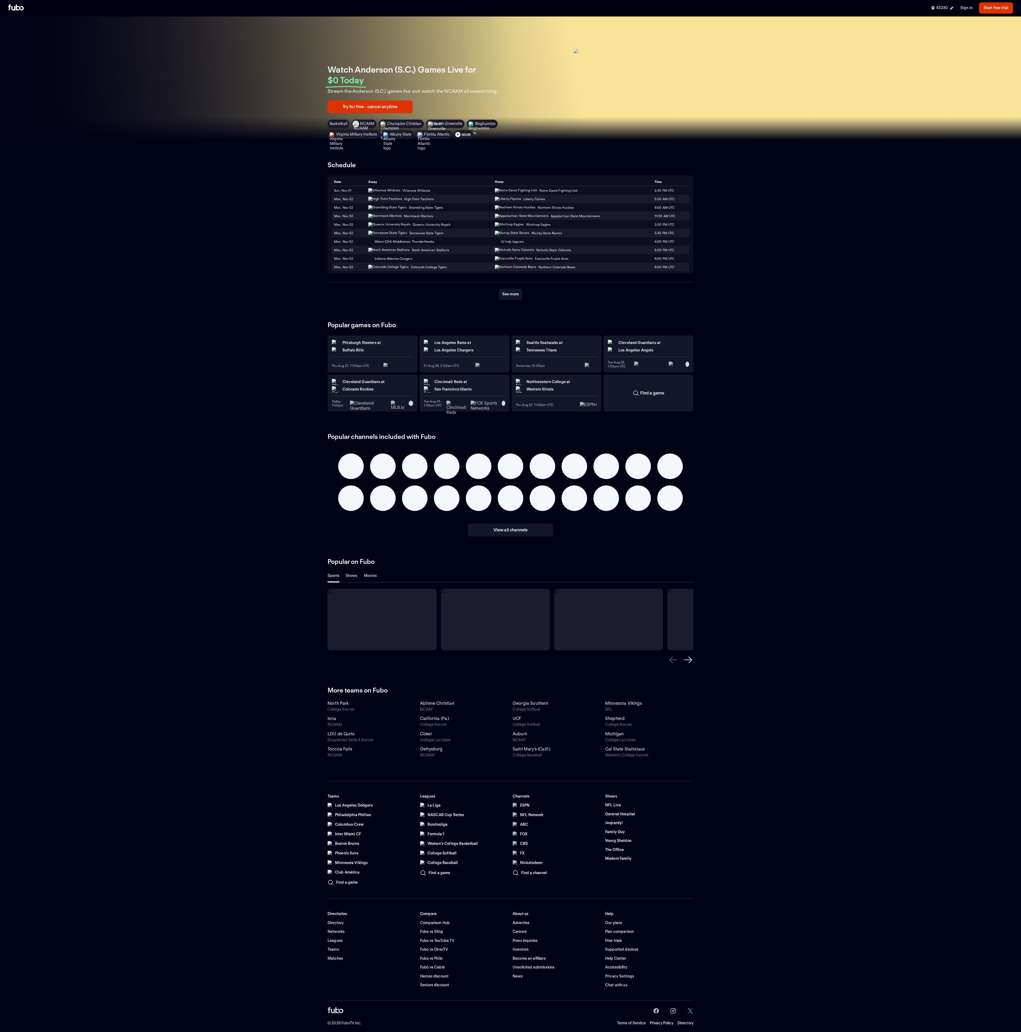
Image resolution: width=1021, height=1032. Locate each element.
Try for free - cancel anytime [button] (370, 106)
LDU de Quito (341, 733)
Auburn (520, 733)
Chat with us (616, 985)
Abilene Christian (437, 703)
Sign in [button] (966, 8)
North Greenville (448, 123)
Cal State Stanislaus (625, 749)
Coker (426, 733)
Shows (352, 575)
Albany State (401, 134)
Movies (370, 575)
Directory (685, 1023)
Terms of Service (631, 1023)
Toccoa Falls (340, 749)
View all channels (510, 529)
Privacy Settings (619, 976)
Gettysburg (431, 749)
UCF (517, 718)
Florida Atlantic (437, 134)
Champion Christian (404, 123)
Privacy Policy (661, 1023)
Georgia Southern (531, 703)
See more (510, 294)
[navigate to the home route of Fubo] (16, 8)
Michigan (614, 733)
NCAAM (367, 123)
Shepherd (615, 718)
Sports (333, 575)
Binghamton (485, 123)
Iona (332, 718)
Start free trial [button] (996, 8)
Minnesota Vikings (623, 703)
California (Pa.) (434, 718)
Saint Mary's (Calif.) (531, 749)
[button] (673, 660)
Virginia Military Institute (356, 134)
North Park (338, 703)
